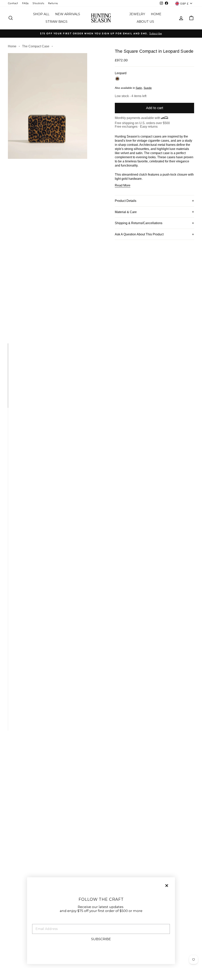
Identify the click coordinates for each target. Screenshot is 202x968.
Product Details (125, 200)
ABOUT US (145, 21)
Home (12, 46)
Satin (139, 87)
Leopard (117, 79)
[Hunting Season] (101, 17)
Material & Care (126, 212)
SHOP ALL (41, 14)
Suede (148, 87)
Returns (53, 3)
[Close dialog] (166, 885)
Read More (122, 185)
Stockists (38, 3)
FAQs (25, 3)
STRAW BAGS (56, 21)
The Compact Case (35, 46)
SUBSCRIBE (101, 939)
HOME (156, 14)
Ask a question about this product (139, 234)
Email (37, 921)
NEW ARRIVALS (67, 14)
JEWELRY (137, 14)
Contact (13, 3)
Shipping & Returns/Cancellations (138, 223)
